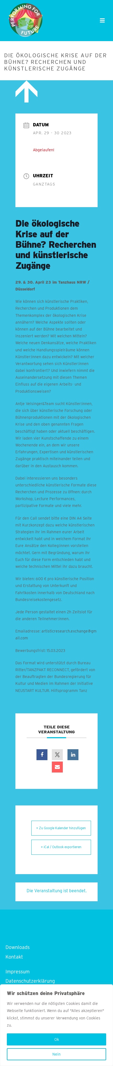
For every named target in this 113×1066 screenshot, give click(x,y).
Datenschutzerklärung (30, 981)
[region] (56, 1025)
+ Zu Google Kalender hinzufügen (61, 828)
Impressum (17, 971)
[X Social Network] (57, 754)
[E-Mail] (57, 767)
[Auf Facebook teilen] (41, 754)
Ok (56, 1039)
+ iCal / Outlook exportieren (61, 847)
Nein (56, 1054)
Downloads (17, 947)
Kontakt (14, 957)
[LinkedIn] (72, 754)
